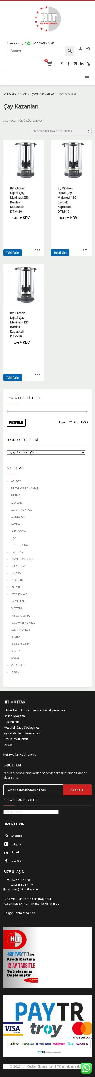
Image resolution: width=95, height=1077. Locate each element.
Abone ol (77, 790)
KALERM (16, 587)
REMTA (15, 637)
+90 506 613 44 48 (42, 43)
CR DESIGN (18, 517)
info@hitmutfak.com (25, 889)
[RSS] (88, 63)
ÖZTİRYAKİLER (20, 630)
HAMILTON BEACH (22, 559)
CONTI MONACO (21, 509)
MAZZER (16, 608)
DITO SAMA (18, 531)
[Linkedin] (81, 63)
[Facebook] (68, 63)
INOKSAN (17, 580)
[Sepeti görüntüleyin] (49, 63)
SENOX (15, 651)
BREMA (15, 495)
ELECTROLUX (19, 545)
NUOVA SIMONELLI (23, 622)
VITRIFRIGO (18, 665)
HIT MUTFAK (19, 566)
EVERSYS (17, 552)
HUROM (16, 573)
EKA (13, 538)
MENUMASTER (20, 615)
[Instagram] (75, 63)
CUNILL (15, 524)
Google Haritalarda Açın (19, 913)
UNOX (15, 658)
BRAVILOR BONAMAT (24, 488)
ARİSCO (16, 481)
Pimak (15, 672)
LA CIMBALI (18, 601)
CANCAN (16, 502)
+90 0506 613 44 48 (18, 880)
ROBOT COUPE (20, 644)
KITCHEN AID (19, 594)
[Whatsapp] (62, 63)
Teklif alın (12, 253)
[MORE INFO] (37, 250)
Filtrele (16, 422)
